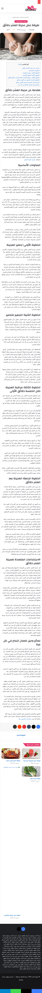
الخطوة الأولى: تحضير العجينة (31, 73)
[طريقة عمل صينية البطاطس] (11, 839)
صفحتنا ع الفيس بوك (24, 719)
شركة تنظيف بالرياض (30, 964)
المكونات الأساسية (34, 70)
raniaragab (31, 29)
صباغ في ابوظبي (12, 960)
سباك (30, 940)
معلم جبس (31, 942)
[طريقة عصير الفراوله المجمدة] (31, 753)
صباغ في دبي (23, 954)
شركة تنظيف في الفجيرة (33, 948)
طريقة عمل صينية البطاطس (12, 915)
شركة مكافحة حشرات (23, 935)
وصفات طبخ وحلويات (17, 17)
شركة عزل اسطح (24, 966)
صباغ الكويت (15, 966)
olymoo (21, 980)
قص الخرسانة (7, 938)
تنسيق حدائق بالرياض (31, 952)
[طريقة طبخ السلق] (31, 771)
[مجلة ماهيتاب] (31, 8)
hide (20, 64)
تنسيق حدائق (19, 950)
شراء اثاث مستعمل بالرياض (18, 958)
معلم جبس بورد (19, 964)
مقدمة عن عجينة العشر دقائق (30, 68)
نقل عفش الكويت (23, 940)
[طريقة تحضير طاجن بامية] (11, 753)
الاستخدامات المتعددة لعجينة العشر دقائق (27, 82)
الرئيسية (26, 17)
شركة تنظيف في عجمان (17, 952)
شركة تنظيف (23, 942)
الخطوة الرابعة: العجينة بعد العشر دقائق (28, 80)
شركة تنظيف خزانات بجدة (10, 948)
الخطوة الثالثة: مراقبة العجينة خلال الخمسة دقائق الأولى (23, 77)
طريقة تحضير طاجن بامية (13, 760)
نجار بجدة (33, 968)
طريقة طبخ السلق (29, 160)
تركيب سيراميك (26, 944)
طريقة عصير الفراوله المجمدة (31, 761)
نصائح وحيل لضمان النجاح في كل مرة (28, 85)
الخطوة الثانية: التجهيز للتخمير (31, 75)
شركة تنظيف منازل (25, 968)
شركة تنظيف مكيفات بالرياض (32, 950)
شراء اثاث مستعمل (35, 935)
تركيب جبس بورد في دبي (11, 954)
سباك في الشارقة (16, 938)
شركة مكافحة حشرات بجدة (25, 960)
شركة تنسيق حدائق (11, 940)
